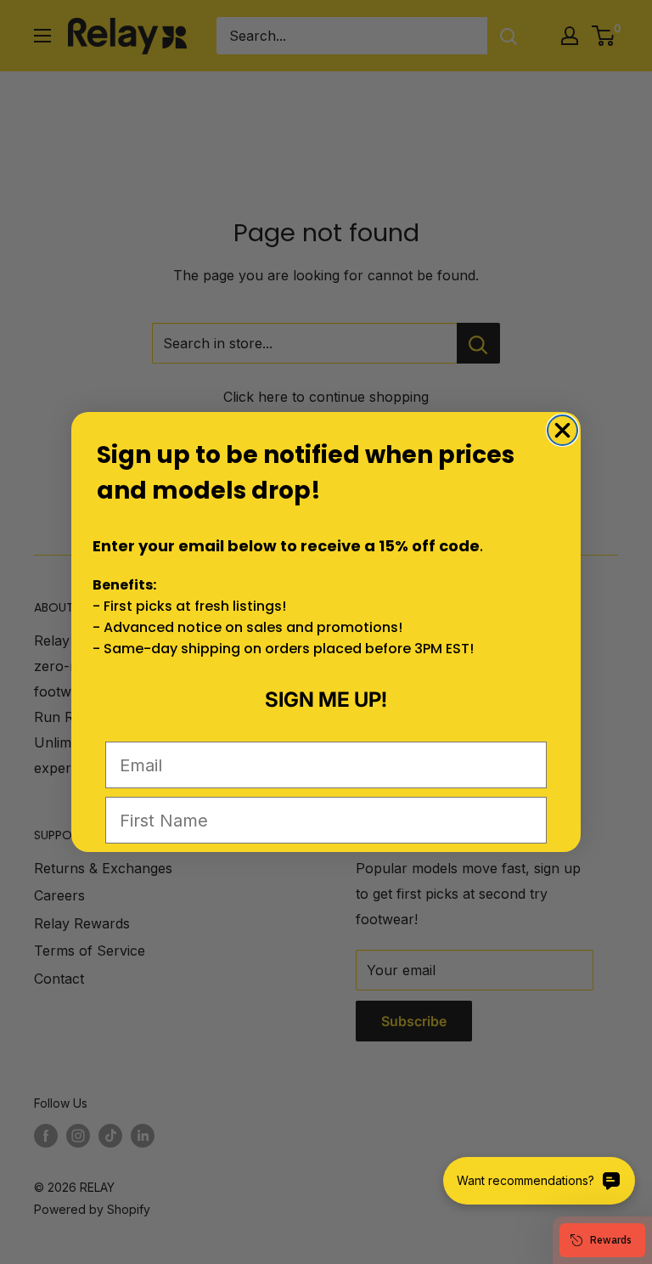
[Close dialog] (562, 430)
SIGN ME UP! (326, 699)
